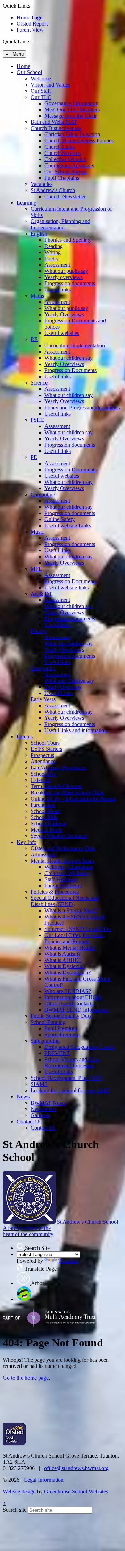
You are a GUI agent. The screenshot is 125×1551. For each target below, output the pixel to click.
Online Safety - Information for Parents (73, 799)
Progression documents (69, 283)
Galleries (40, 1115)
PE (34, 457)
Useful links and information (75, 730)
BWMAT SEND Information (76, 1010)
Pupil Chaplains (61, 178)
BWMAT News (48, 1103)
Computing (43, 494)
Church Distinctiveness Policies (79, 140)
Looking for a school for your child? (70, 1090)
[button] (33, 41)
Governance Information (71, 103)
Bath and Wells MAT (54, 122)
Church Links (59, 147)
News (23, 1097)
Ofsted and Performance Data (63, 848)
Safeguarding (45, 1041)
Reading (53, 246)
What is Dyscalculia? (67, 972)
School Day (44, 774)
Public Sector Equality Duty (61, 1016)
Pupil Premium (60, 1028)
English (39, 234)
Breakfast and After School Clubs (67, 792)
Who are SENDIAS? (67, 991)
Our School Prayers (66, 172)
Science (39, 383)
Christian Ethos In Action (72, 134)
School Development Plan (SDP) (67, 1078)
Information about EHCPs (73, 997)
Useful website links (66, 587)
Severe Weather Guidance (59, 836)
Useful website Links (67, 525)
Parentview (43, 805)
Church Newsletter (65, 196)
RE (34, 339)
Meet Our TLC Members (72, 109)
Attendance (43, 761)
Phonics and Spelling (67, 240)
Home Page (29, 17)
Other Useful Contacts (68, 1003)
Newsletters (43, 1109)
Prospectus (42, 755)
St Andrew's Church (53, 190)
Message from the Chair (70, 116)
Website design (19, 1491)
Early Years (43, 699)
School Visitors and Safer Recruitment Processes (72, 1062)
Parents (25, 736)
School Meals (45, 811)
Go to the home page (26, 1378)
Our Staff (41, 91)
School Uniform (48, 823)
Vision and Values (50, 85)
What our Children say (69, 681)
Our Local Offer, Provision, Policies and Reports (74, 938)
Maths (37, 296)
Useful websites (61, 333)
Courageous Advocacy (69, 165)
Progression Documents (70, 370)
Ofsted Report (32, 24)
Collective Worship (65, 159)
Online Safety (59, 519)
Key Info (26, 842)
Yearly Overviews (64, 314)
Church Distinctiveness (56, 128)
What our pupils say (66, 271)
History (39, 631)
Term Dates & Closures (56, 786)
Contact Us (29, 1121)
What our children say (68, 358)
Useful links (57, 289)
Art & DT (41, 594)
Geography (43, 668)
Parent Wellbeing (63, 885)
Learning (26, 203)
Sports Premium (62, 1034)
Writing (52, 252)
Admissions (43, 854)
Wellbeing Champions (68, 867)
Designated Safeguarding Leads (79, 1047)
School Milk (44, 817)
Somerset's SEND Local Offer (77, 929)
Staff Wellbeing (61, 879)
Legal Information (44, 1480)
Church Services (62, 153)
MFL (36, 569)
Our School (29, 72)
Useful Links (58, 693)
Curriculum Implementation (74, 345)
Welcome (41, 78)
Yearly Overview (63, 687)
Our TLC (41, 97)
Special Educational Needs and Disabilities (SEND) (65, 901)
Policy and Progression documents (82, 407)
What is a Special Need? (71, 910)
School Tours (45, 743)
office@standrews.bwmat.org (76, 1468)
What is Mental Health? (70, 948)
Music (37, 532)
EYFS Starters (46, 749)
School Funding (48, 1022)
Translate (68, 1261)
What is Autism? (62, 954)
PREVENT (57, 1053)
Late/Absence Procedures (58, 767)
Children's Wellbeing (67, 873)
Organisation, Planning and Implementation (60, 224)
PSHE (37, 420)
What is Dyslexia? (64, 966)
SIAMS (39, 1084)
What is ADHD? (62, 960)
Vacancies (41, 184)
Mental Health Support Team (62, 861)
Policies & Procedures (55, 892)
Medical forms (46, 830)
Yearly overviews (63, 277)
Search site (14, 1510)
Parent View (30, 30)
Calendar (40, 780)
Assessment (57, 265)
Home (23, 66)
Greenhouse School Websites (76, 1491)
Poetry (51, 258)
